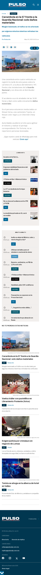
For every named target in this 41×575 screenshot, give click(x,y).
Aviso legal (5, 568)
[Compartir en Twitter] (7, 47)
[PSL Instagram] (10, 558)
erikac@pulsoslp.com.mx (10, 547)
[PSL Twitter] (17, 558)
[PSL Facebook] (3, 558)
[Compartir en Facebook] (3, 47)
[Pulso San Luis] (17, 5)
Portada (4, 13)
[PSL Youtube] (24, 558)
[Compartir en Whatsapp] (11, 47)
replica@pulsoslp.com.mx (10, 550)
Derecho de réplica (18, 539)
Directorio (5, 539)
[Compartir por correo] (15, 47)
